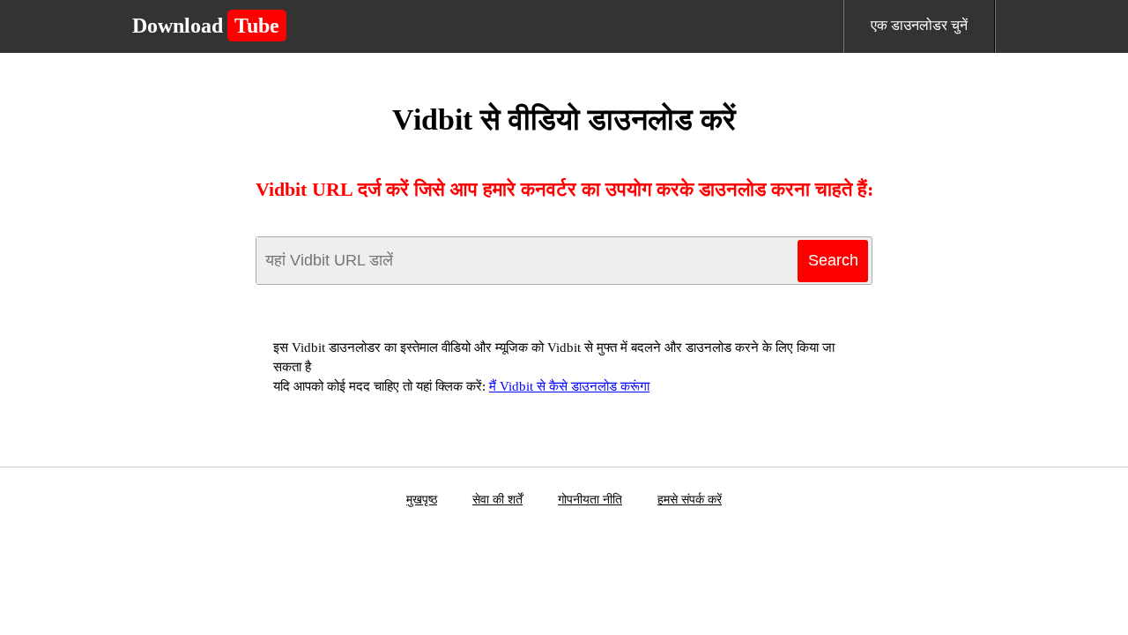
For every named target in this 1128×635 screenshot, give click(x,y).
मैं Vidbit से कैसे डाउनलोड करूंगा (569, 386)
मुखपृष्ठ (421, 499)
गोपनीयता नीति (590, 499)
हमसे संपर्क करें (689, 499)
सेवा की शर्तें (497, 499)
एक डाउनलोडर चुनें (919, 25)
